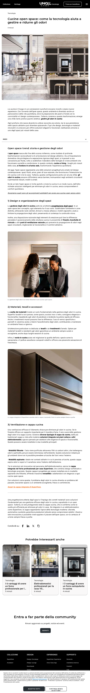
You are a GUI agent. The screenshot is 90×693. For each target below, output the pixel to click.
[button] (45, 139)
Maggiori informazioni (39, 679)
